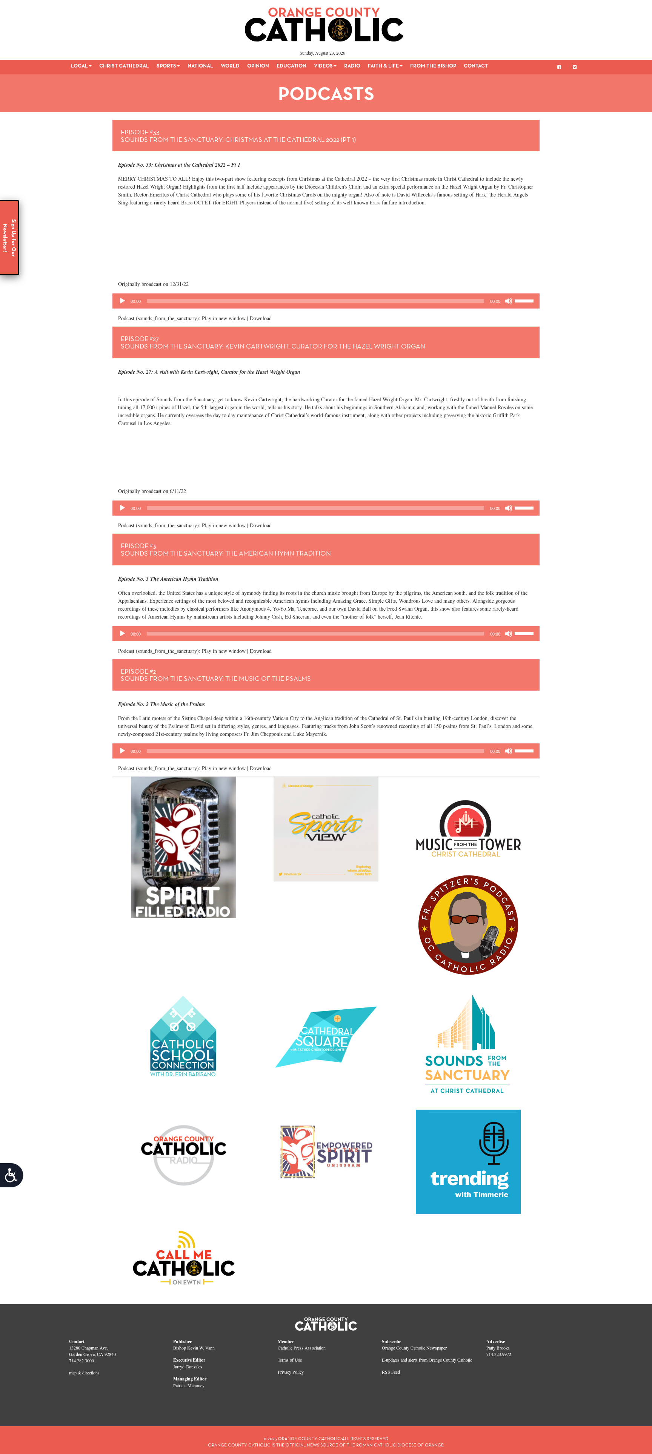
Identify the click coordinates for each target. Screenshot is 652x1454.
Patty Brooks (498, 1348)
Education (291, 65)
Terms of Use (290, 1360)
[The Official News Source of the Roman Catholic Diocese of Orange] (324, 22)
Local (79, 65)
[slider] (525, 300)
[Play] (122, 301)
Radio (352, 65)
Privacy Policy (291, 1372)
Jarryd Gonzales (187, 1366)
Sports (166, 65)
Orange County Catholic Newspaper (414, 1348)
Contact (476, 65)
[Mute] (508, 301)
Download (261, 318)
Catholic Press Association (302, 1348)
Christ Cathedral (124, 65)
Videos (323, 65)
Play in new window (224, 318)
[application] (326, 301)
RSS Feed (391, 1372)
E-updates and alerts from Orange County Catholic (427, 1360)
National (200, 65)
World (230, 65)
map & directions (84, 1373)
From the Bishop (433, 65)
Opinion (258, 65)
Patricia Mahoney (189, 1385)
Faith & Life (383, 65)
